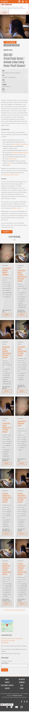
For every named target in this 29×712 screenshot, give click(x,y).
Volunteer (22, 679)
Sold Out (7, 45)
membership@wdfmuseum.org (19, 144)
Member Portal (12, 158)
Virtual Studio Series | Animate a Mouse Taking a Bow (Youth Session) (6, 352)
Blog (21, 685)
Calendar (4, 12)
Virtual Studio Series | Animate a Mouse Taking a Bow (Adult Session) (22, 275)
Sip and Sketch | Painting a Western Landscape (7, 271)
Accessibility (6, 232)
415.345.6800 (4, 642)
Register (6, 315)
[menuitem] (19, 1)
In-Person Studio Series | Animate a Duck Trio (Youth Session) (22, 497)
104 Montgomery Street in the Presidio (11, 638)
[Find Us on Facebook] (7, 707)
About (7, 679)
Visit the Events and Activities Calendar (14, 610)
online (9, 163)
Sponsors (22, 682)
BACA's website (17, 208)
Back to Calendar (10, 42)
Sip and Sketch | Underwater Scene (22, 423)
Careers (7, 688)
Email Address (5, 663)
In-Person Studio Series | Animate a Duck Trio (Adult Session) (6, 497)
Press (21, 688)
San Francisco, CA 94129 (8, 640)
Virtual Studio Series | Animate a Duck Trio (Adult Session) (22, 351)
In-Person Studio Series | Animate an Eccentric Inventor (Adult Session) (6, 568)
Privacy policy (15, 695)
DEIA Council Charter (7, 685)
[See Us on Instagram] (22, 707)
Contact (7, 682)
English (7, 704)
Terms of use (20, 695)
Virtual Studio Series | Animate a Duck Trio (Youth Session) (6, 427)
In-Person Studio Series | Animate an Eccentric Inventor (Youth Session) (22, 568)
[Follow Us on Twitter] (11, 707)
